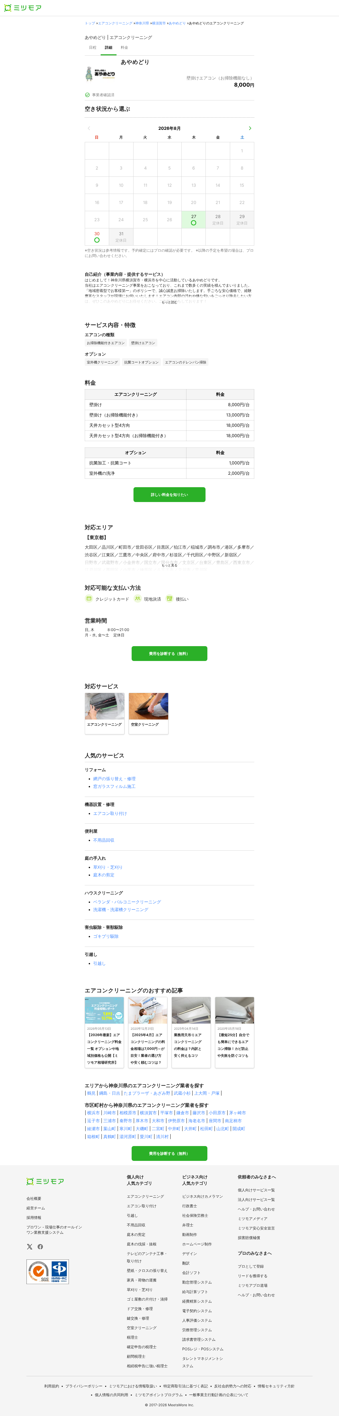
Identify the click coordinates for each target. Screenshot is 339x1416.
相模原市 (127, 1112)
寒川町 (125, 1128)
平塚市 (166, 1112)
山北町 (222, 1128)
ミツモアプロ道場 (252, 1285)
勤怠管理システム (197, 1282)
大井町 (190, 1128)
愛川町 (146, 1136)
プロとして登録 (251, 1266)
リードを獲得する (252, 1275)
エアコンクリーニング (115, 23)
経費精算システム (197, 1301)
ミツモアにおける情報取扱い (133, 1386)
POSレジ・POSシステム (203, 1349)
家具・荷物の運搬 (142, 1280)
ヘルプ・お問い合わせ (256, 1209)
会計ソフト (191, 1272)
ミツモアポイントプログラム (159, 1394)
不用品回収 (103, 840)
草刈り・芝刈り (108, 867)
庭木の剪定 (103, 874)
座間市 (215, 1120)
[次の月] (250, 128)
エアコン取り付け (110, 813)
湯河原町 (127, 1136)
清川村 (162, 1136)
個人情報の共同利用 (111, 1394)
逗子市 (93, 1120)
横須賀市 (159, 23)
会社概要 (33, 1198)
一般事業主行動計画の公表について (218, 1394)
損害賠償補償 (249, 1237)
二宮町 (158, 1128)
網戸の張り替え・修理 (114, 778)
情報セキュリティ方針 (276, 1386)
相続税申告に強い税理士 (147, 1366)
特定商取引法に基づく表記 (185, 1386)
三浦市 (109, 1120)
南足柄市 (233, 1120)
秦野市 (125, 1120)
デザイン (189, 1253)
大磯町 (142, 1128)
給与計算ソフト (195, 1291)
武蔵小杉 (182, 1093)
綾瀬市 (93, 1128)
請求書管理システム (199, 1339)
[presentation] (93, 48)
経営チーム (35, 1208)
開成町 (239, 1128)
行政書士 (189, 1206)
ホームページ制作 (197, 1244)
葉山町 (109, 1128)
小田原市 (217, 1112)
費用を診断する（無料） (169, 653)
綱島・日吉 (109, 1093)
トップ (90, 23)
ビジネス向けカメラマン (202, 1196)
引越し (99, 963)
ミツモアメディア (252, 1218)
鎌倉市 (182, 1112)
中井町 (174, 1128)
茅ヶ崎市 (237, 1112)
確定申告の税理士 (142, 1346)
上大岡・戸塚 (207, 1093)
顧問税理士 (136, 1356)
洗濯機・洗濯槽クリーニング (120, 909)
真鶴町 (109, 1136)
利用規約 (51, 1386)
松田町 (206, 1128)
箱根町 (93, 1136)
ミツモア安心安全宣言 (256, 1228)
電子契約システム (197, 1310)
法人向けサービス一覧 (256, 1199)
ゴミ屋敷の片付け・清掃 (147, 1299)
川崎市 (109, 1112)
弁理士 (187, 1225)
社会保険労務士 (195, 1215)
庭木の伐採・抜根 (142, 1244)
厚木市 (142, 1120)
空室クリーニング (142, 1327)
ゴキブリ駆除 (106, 936)
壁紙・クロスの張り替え (147, 1270)
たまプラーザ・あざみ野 (147, 1093)
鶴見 (91, 1093)
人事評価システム (197, 1320)
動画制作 (189, 1234)
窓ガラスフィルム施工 (114, 786)
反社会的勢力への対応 (232, 1386)
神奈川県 (142, 23)
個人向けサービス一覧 (256, 1190)
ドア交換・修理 (140, 1308)
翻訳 (186, 1263)
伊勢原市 (176, 1120)
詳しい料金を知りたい (169, 494)
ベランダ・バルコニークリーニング (127, 901)
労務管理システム (197, 1330)
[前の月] (89, 128)
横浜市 (93, 1112)
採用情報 (33, 1217)
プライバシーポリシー (83, 1386)
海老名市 (196, 1120)
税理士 (132, 1337)
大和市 (158, 1120)
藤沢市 (199, 1112)
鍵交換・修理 (138, 1318)
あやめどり (177, 23)
